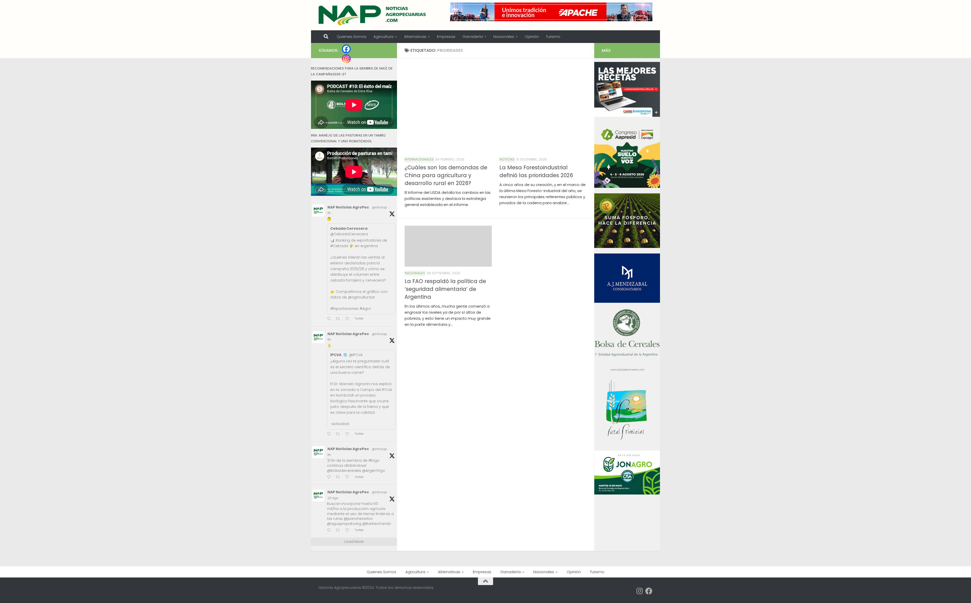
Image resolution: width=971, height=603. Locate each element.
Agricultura (383, 36)
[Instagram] (346, 58)
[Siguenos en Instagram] (639, 591)
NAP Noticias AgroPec (348, 207)
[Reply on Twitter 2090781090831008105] (330, 434)
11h (329, 213)
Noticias (507, 159)
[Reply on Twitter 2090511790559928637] (330, 530)
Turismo (553, 36)
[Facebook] (346, 48)
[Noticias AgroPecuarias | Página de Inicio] (373, 15)
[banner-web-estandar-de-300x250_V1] (627, 246)
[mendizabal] (627, 301)
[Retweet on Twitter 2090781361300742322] (339, 319)
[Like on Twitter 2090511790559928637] (349, 530)
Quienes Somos (351, 36)
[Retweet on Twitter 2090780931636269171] (339, 477)
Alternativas (415, 36)
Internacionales (419, 159)
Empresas (446, 36)
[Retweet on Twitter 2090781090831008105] (339, 434)
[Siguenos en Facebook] (648, 591)
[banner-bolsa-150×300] (627, 370)
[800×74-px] (551, 12)
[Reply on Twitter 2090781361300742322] (330, 319)
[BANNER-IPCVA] (627, 115)
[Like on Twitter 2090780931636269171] (349, 477)
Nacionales (503, 36)
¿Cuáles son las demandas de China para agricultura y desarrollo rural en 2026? (446, 175)
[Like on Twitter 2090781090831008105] (349, 434)
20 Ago (332, 498)
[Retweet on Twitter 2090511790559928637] (339, 530)
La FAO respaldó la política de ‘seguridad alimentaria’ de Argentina (445, 288)
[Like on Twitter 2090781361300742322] (349, 319)
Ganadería (472, 36)
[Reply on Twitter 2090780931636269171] (330, 477)
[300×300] (627, 186)
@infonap (379, 207)
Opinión (532, 36)
